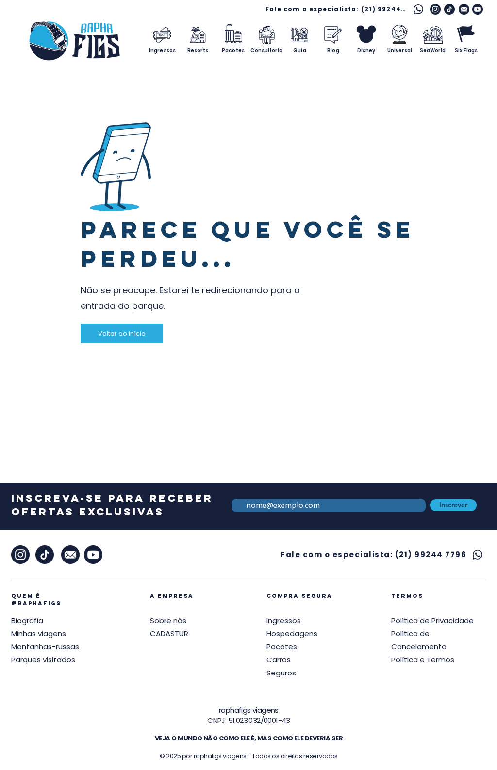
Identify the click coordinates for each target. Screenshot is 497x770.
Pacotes (281, 647)
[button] (432, 620)
